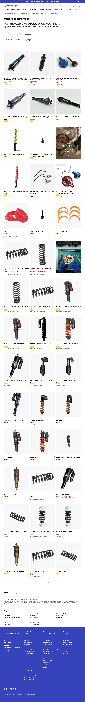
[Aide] (73, 5)
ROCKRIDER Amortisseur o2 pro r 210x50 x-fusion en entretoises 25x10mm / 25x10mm (68, 117)
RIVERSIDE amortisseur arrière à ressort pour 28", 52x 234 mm (16, 192)
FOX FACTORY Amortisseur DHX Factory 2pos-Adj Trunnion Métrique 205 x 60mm (68, 344)
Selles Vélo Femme (8, 622)
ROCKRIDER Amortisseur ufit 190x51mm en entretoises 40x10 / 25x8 (41, 79)
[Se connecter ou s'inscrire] (76, 5)
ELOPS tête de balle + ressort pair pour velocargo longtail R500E (42, 192)
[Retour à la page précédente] (37, 582)
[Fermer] (80, 1)
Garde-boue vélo (34, 617)
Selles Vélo (32, 615)
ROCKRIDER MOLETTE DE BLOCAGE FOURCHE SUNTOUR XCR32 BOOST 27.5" (41, 155)
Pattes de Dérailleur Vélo (61, 613)
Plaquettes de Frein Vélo (61, 620)
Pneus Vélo (32, 620)
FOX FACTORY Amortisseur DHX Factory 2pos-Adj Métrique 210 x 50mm (42, 456)
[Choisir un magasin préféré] (70, 5)
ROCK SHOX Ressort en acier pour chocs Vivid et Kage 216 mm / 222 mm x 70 (42, 570)
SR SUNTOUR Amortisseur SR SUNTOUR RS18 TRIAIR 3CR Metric (15, 381)
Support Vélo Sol (7, 620)
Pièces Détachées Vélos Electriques (38, 619)
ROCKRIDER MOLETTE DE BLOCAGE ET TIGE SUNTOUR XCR (66, 79)
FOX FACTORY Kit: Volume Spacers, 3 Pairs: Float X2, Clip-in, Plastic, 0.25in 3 (68, 230)
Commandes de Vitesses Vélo (10, 619)
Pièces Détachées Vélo (35, 622)
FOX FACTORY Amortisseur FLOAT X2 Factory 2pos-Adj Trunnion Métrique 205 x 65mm (67, 381)
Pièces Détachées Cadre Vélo (28, 40)
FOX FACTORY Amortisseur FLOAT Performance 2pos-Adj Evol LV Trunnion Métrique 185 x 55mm (68, 456)
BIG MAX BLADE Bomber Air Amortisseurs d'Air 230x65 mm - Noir (16, 456)
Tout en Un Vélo (7, 624)
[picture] (16, 63)
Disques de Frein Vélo (35, 624)
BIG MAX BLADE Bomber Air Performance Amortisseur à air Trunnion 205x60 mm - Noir (15, 344)
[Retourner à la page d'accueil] (12, 6)
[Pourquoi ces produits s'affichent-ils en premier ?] (63, 47)
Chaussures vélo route (61, 615)
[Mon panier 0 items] (79, 5)
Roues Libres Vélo (60, 619)
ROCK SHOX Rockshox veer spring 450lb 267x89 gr (42, 493)
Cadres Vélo (18, 39)
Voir (68, 155)
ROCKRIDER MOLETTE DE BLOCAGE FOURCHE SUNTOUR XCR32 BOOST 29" (41, 230)
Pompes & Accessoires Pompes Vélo (12, 617)
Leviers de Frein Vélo (34, 613)
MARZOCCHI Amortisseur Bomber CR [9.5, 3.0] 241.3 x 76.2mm (41, 344)
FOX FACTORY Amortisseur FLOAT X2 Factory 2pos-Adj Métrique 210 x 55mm (41, 381)
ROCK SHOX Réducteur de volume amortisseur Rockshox (16, 230)
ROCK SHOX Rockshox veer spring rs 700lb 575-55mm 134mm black (68, 570)
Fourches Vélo (9, 39)
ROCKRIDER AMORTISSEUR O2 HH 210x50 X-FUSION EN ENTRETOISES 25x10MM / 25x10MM (41, 117)
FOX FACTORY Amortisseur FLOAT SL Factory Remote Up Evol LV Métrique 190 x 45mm (15, 570)
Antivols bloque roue (61, 622)
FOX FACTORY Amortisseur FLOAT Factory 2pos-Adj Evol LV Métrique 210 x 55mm (16, 493)
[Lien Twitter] (8, 651)
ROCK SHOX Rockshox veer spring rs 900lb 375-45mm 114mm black (16, 532)
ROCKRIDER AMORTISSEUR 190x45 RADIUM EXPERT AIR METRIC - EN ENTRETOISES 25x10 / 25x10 (15, 117)
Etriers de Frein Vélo (8, 613)
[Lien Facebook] (5, 651)
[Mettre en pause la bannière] (78, 1)
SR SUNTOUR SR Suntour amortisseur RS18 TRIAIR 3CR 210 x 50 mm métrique (68, 493)
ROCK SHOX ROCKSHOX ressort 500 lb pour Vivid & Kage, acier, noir (16, 269)
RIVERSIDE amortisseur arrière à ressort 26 (14, 154)
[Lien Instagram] (13, 651)
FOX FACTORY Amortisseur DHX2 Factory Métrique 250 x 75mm (68, 419)
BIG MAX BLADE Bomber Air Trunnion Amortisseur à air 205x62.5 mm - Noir (68, 307)
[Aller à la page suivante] (47, 582)
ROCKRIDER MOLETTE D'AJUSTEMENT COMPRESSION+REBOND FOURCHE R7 (65, 192)
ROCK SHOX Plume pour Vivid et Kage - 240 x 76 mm (42, 269)
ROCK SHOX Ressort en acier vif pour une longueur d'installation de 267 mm (40, 307)
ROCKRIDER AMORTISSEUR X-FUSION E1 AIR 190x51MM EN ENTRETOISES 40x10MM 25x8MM (15, 79)
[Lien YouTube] (10, 651)
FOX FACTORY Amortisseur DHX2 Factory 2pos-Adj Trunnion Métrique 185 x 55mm (42, 419)
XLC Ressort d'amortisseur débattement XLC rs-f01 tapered (42, 532)
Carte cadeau (76, 10)
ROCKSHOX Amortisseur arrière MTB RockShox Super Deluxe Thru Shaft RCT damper (16, 419)
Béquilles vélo (59, 617)
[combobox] (76, 47)
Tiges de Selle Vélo (8, 615)
